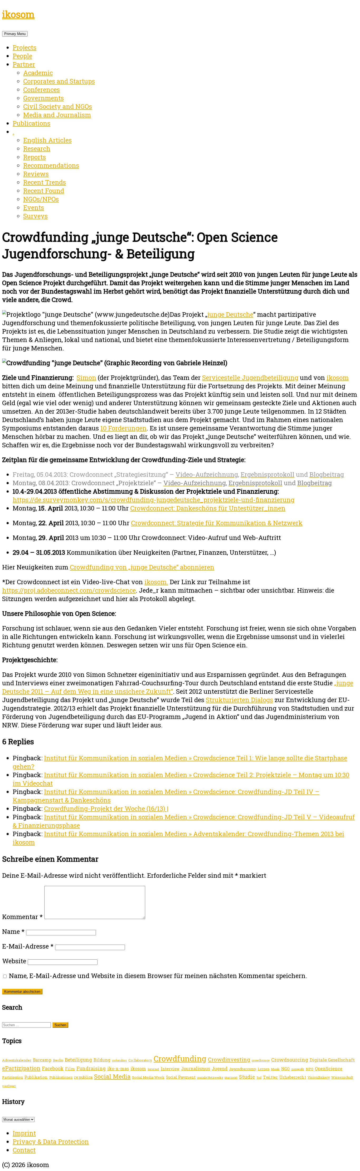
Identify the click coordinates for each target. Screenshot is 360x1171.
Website (14, 961)
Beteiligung (78, 1059)
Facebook (53, 1068)
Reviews (36, 174)
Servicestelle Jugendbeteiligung (250, 377)
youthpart (9, 1086)
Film (70, 1068)
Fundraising (91, 1068)
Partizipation (12, 1077)
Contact (24, 1150)
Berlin (58, 1060)
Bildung (102, 1060)
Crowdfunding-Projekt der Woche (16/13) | (106, 808)
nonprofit (297, 1069)
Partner (24, 64)
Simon (86, 377)
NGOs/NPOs (41, 199)
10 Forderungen (123, 428)
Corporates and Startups (59, 81)
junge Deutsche (230, 314)
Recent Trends (44, 182)
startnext (231, 1077)
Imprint (24, 1133)
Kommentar (22, 916)
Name (13, 931)
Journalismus (195, 1068)
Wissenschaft (342, 1077)
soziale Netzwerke (210, 1077)
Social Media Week (148, 1077)
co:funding (119, 1060)
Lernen (263, 1069)
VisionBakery (319, 1077)
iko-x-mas (118, 1068)
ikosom (18, 14)
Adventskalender (16, 1060)
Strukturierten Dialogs (239, 700)
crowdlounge (261, 1060)
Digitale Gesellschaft (332, 1060)
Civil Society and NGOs (57, 106)
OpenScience (328, 1068)
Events (33, 207)
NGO (285, 1068)
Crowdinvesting (229, 1059)
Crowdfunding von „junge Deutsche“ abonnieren (142, 567)
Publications (31, 123)
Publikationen (60, 1077)
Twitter (270, 1077)
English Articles (47, 140)
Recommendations (51, 165)
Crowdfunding (180, 1058)
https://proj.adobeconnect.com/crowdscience (69, 590)
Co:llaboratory (140, 1060)
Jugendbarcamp (242, 1068)
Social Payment (181, 1077)
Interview (170, 1068)
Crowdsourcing (289, 1059)
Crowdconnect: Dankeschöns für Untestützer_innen (207, 508)
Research (36, 148)
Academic (38, 72)
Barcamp (42, 1060)
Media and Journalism (57, 115)
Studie (247, 1076)
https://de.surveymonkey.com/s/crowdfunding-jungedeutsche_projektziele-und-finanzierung (153, 499)
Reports (34, 157)
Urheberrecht (292, 1077)
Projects (24, 47)
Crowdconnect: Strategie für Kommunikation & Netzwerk (217, 523)
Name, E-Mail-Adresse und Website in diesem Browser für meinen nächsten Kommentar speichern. (158, 975)
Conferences (41, 89)
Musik (275, 1069)
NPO (309, 1068)
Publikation (36, 1077)
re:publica (83, 1077)
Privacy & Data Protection (51, 1141)
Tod (258, 1077)
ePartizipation (21, 1068)
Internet (153, 1069)
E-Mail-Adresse (27, 946)
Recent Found (43, 190)
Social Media (112, 1076)
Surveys (35, 216)
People (22, 56)
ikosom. (156, 582)
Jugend (219, 1068)
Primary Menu (15, 34)
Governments (43, 98)
